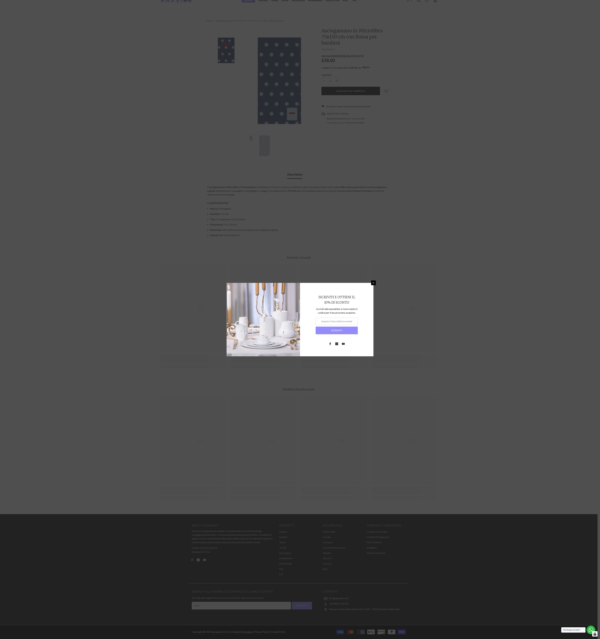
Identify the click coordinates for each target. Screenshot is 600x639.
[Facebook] (330, 344)
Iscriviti (336, 330)
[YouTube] (343, 344)
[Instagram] (336, 344)
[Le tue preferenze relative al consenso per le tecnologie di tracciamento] (595, 633)
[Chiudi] (373, 283)
